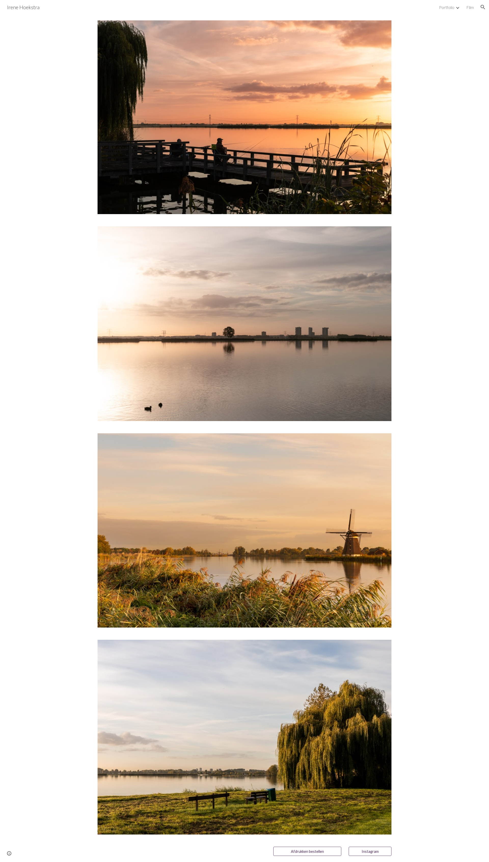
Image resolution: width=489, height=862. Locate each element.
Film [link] (470, 7)
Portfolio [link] (446, 7)
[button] (483, 7)
